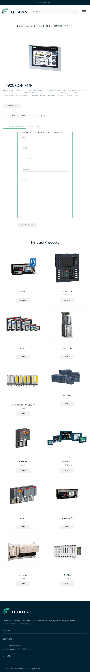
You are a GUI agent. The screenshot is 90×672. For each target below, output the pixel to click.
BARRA (23, 291)
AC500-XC (23, 461)
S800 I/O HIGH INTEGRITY (23, 405)
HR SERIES (67, 575)
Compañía (25, 170)
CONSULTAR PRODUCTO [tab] (14, 126)
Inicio (19, 26)
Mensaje (25, 180)
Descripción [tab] (33, 126)
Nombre (25, 137)
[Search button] (76, 11)
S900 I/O (23, 575)
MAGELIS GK (67, 291)
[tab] (14, 126)
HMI (48, 26)
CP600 (23, 348)
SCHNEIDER (67, 295)
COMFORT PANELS (62, 26)
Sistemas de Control (34, 26)
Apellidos (25, 148)
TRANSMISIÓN (67, 518)
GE (23, 295)
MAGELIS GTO (67, 461)
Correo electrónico (29, 159)
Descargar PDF (12, 106)
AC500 (23, 518)
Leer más (23, 300)
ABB (23, 352)
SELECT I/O (67, 348)
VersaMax (67, 395)
